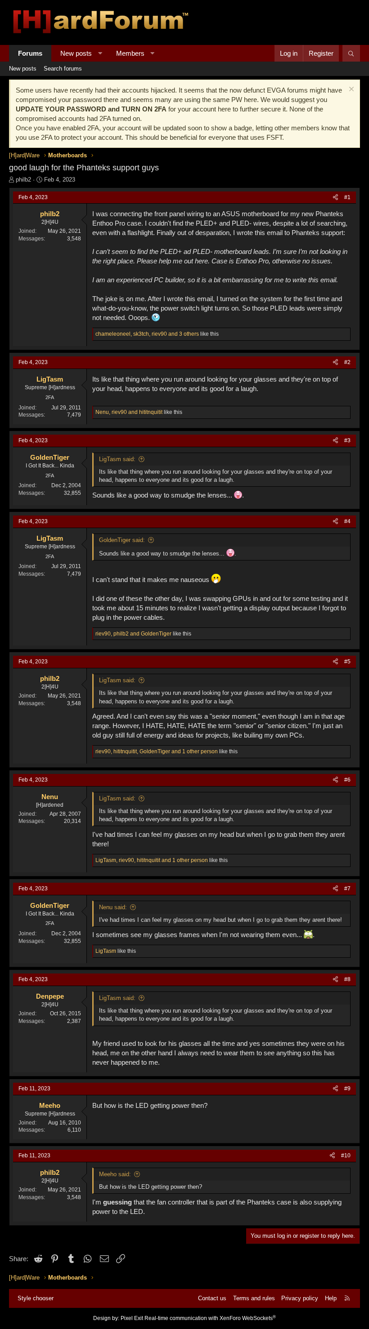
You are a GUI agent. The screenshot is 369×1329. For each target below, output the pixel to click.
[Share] (335, 197)
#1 (347, 197)
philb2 (23, 179)
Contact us (212, 1298)
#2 (347, 362)
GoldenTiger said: (122, 540)
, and (128, 412)
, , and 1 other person (156, 751)
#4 (347, 521)
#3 (347, 440)
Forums (30, 53)
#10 (346, 1155)
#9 (347, 1088)
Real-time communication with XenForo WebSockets (210, 1318)
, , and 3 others (147, 334)
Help (331, 1298)
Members (130, 53)
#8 (347, 979)
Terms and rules (254, 1298)
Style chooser (36, 1298)
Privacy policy (299, 1298)
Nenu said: (113, 907)
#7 (347, 888)
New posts (76, 53)
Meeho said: (115, 1174)
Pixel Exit (132, 1318)
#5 (347, 661)
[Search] (351, 53)
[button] (100, 53)
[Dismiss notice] (350, 90)
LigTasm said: (117, 459)
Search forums (63, 68)
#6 (347, 780)
